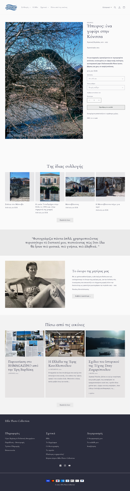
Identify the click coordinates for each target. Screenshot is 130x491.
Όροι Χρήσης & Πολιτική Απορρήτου (20, 438)
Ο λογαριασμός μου (95, 438)
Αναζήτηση (91, 446)
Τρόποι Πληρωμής (12, 446)
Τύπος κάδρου (91, 83)
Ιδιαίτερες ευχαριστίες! (55, 454)
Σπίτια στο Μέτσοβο (14, 204)
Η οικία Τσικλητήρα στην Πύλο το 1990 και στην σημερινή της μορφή (46, 207)
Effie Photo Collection (68, 485)
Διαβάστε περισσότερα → (83, 296)
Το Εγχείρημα (51, 442)
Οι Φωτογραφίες (52, 446)
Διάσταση (90, 75)
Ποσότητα (90, 96)
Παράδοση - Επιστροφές (15, 442)
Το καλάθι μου (93, 442)
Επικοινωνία (10, 450)
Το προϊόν (50, 450)
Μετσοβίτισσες (72, 204)
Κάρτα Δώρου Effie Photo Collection (60, 458)
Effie (48, 438)
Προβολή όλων (65, 405)
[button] (25, 7)
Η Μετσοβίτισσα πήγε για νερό (108, 205)
